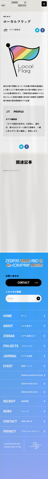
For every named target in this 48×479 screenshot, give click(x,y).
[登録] (38, 298)
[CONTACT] (23, 280)
